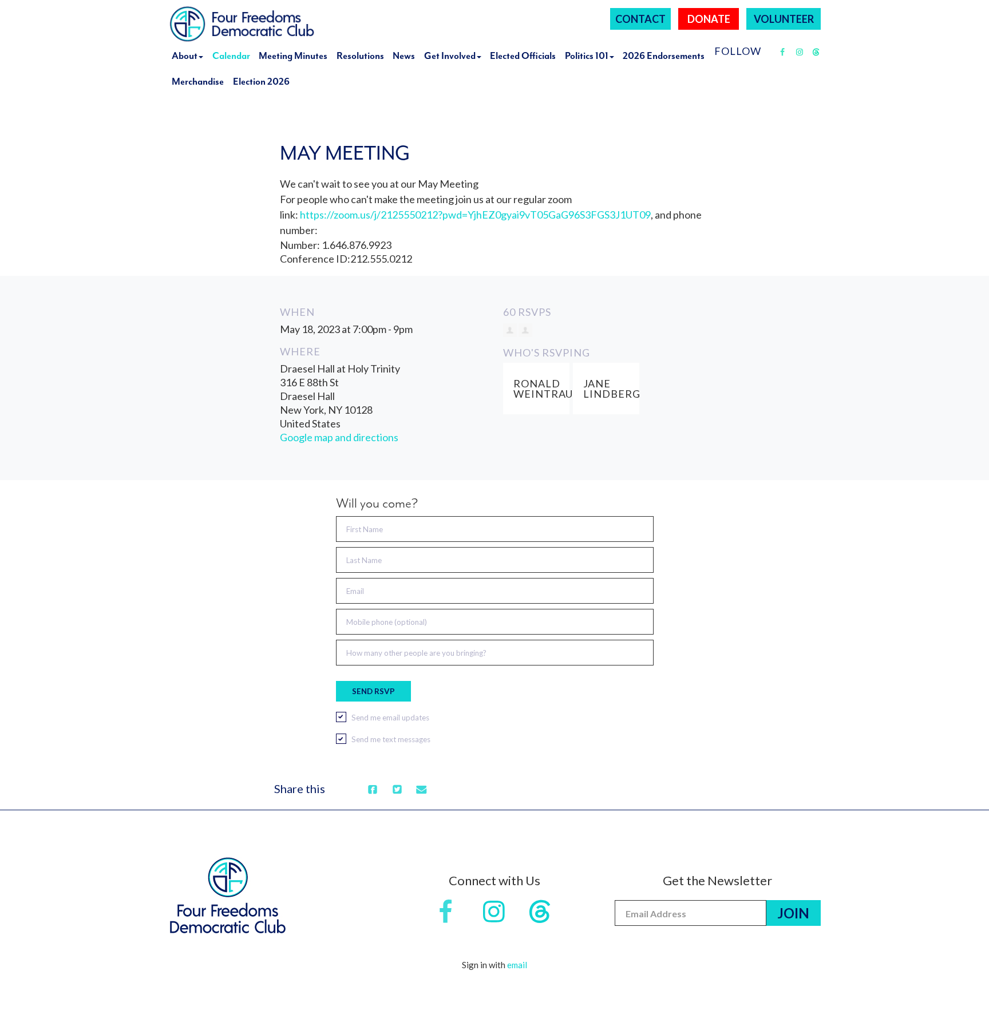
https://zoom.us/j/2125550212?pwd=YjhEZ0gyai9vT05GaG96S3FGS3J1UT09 (475, 214)
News (404, 56)
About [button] (184, 56)
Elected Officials (523, 56)
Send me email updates (390, 717)
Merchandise (198, 82)
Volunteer (784, 19)
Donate (708, 19)
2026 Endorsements (664, 56)
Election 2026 (261, 82)
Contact (640, 19)
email (517, 965)
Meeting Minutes (293, 56)
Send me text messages (390, 739)
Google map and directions (339, 437)
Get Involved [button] (450, 56)
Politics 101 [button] (586, 56)
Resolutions (360, 56)
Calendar (231, 56)
